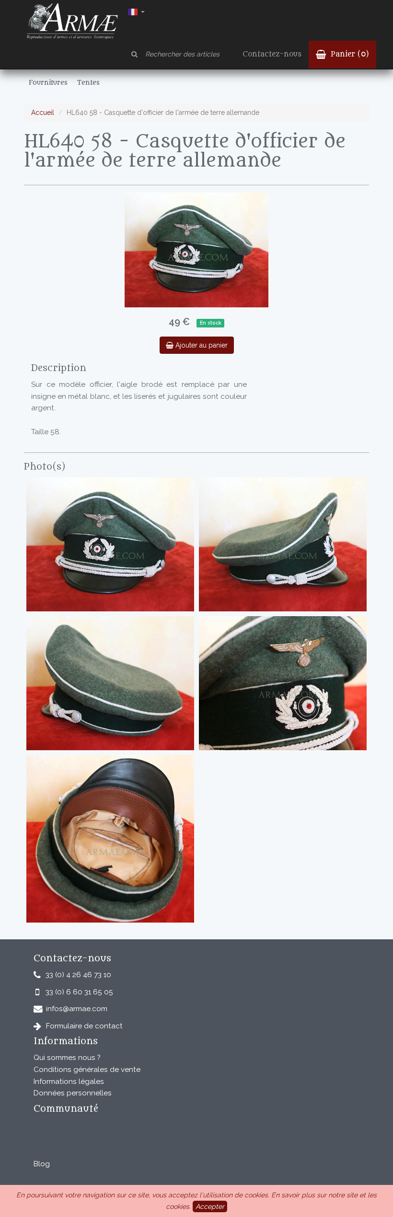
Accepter (210, 1206)
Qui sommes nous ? (67, 1057)
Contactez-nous (272, 54)
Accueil (42, 112)
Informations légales (69, 1081)
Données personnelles (73, 1093)
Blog (42, 1164)
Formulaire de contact (84, 1026)
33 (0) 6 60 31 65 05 (79, 992)
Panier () (348, 54)
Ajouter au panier (200, 345)
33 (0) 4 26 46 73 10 (78, 974)
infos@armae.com (76, 1008)
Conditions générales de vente (87, 1069)
